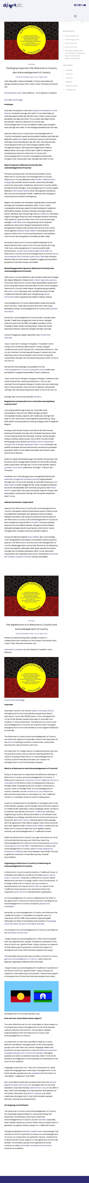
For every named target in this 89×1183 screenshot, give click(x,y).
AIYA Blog (31, 64)
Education (69, 82)
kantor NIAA (13, 291)
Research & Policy (71, 86)
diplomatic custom (22, 820)
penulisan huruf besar (13, 467)
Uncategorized (70, 89)
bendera (37, 397)
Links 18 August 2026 (72, 39)
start (9, 742)
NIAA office (35, 886)
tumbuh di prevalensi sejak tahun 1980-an (34, 251)
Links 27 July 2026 (71, 43)
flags (37, 1014)
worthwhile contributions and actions (36, 1145)
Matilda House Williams (27, 231)
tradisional (44, 214)
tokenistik (34, 522)
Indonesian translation (13, 649)
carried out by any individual (38, 791)
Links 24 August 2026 (72, 36)
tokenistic (42, 1119)
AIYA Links (69, 74)
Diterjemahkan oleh (12, 93)
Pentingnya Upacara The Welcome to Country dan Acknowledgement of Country (31, 70)
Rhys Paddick (33, 537)
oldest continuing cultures (42, 710)
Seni (6, 100)
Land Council (19, 892)
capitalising (36, 1073)
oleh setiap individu (21, 191)
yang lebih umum (24, 369)
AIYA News (69, 78)
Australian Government (17, 932)
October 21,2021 (42, 77)
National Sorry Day (38, 1088)
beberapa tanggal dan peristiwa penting (21, 479)
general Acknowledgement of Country (20, 959)
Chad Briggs (17, 100)
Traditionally (40, 811)
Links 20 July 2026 (71, 47)
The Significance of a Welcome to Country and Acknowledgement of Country (31, 627)
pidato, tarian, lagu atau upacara (42, 280)
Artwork (7, 700)
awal (20, 139)
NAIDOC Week (33, 1093)
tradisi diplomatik (19, 222)
